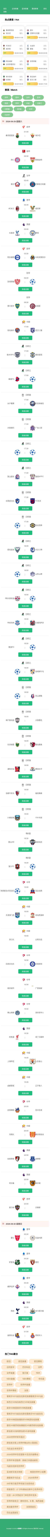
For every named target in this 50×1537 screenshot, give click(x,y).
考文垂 (12, 1183)
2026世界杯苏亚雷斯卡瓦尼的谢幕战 (22, 1454)
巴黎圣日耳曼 (40, 184)
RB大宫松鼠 (10, 598)
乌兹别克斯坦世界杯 (15, 1466)
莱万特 (12, 1207)
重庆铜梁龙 (39, 1134)
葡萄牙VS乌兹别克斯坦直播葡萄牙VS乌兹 (25, 1396)
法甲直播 (10, 1373)
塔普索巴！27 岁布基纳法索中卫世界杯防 (24, 1489)
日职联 (7, 109)
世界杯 (9, 1384)
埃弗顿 (37, 1158)
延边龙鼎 (38, 890)
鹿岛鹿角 (38, 744)
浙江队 (12, 939)
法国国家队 (31, 1506)
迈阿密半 (10, 1367)
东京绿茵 (11, 744)
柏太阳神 (38, 525)
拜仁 (13, 159)
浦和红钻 (11, 769)
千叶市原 (38, 817)
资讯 (45, 8)
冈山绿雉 (38, 695)
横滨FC (11, 647)
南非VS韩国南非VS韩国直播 (19, 1407)
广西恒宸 (38, 988)
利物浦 (12, 1037)
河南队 (12, 1134)
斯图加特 (38, 159)
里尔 (13, 184)
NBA (38, 1372)
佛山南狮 (11, 1012)
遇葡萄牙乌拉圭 (13, 1477)
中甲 (30, 109)
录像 (5, 11)
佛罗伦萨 (11, 1286)
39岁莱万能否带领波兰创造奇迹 (20, 1483)
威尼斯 (37, 208)
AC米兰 (11, 208)
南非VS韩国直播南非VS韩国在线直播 (23, 1419)
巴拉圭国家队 (12, 1512)
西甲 (6, 97)
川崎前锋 (11, 817)
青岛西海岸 (39, 915)
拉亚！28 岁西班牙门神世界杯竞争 (22, 1495)
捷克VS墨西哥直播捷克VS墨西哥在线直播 (25, 1425)
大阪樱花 (38, 720)
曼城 (37, 233)
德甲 (17, 97)
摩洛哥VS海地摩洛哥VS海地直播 (21, 1431)
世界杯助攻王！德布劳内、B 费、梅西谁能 (25, 1501)
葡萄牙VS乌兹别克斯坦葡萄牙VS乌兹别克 (25, 1413)
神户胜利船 (10, 720)
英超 (6, 103)
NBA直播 (11, 1378)
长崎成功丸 (10, 501)
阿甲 (17, 103)
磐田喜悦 (38, 354)
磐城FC (11, 379)
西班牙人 (38, 1335)
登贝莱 (25, 1373)
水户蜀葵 (11, 403)
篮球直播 (25, 8)
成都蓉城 (11, 1085)
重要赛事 (35, 8)
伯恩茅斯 (11, 1158)
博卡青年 (11, 306)
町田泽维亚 (39, 403)
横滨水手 (38, 769)
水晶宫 (12, 233)
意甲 (38, 97)
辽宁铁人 (38, 1085)
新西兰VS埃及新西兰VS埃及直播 (21, 1402)
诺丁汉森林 (39, 1037)
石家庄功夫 (10, 964)
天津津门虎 (10, 915)
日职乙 (39, 103)
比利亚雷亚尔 (40, 257)
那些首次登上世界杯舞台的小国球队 (22, 1442)
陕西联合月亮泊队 (8, 890)
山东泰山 (38, 1061)
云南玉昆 (38, 939)
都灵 (37, 1262)
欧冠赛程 (38, 1361)
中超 (28, 103)
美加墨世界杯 (12, 1506)
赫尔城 (37, 1183)
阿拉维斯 (11, 257)
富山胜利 (11, 476)
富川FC (11, 866)
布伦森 (41, 1378)
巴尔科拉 (26, 1367)
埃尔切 (37, 135)
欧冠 (9, 1361)
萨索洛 (12, 1262)
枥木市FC (11, 354)
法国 (26, 1390)
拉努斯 (37, 306)
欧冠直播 (22, 1361)
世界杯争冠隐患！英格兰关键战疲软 (22, 1460)
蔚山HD (11, 842)
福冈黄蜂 (38, 793)
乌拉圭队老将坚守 (14, 1448)
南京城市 (11, 988)
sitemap (41, 1528)
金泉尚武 (38, 842)
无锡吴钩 (38, 964)
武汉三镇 (38, 330)
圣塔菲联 (11, 281)
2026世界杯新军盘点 (16, 1437)
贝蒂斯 (37, 1207)
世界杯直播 (25, 1384)
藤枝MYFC (39, 476)
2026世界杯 (33, 1477)
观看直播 (25, 143)
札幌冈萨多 (39, 622)
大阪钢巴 (11, 427)
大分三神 (38, 549)
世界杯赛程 (11, 1390)
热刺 (13, 1311)
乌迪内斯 (38, 1237)
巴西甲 (7, 115)
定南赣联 (11, 1110)
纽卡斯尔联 (39, 1311)
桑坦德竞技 (10, 135)
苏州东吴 (38, 1110)
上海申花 (11, 1061)
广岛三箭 (38, 427)
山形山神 (38, 574)
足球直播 (15, 8)
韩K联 (19, 109)
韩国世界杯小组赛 (38, 1471)
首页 (5, 8)
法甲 (28, 97)
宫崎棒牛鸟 (39, 671)
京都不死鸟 (10, 793)
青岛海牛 (11, 330)
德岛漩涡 (11, 549)
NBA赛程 (27, 1378)
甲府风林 (11, 622)
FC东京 (38, 501)
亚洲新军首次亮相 (14, 1471)
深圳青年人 (39, 1012)
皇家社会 (11, 1335)
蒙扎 (13, 1237)
